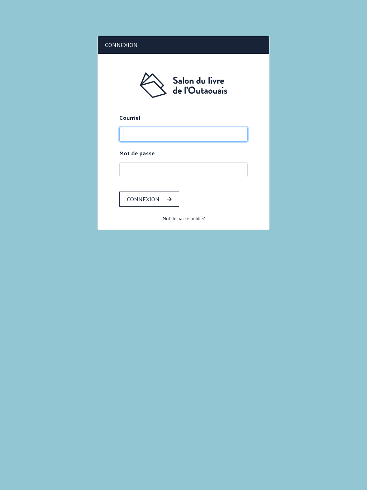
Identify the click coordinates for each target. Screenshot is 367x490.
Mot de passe (137, 153)
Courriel (129, 117)
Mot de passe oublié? (184, 218)
